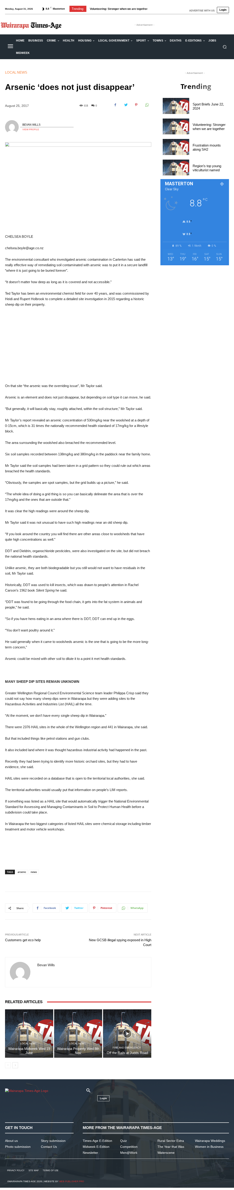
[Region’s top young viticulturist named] (176, 168)
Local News (16, 72)
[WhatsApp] (146, 104)
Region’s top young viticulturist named (207, 168)
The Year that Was (170, 1146)
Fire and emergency (127, 1047)
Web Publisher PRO (71, 1181)
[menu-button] (10, 47)
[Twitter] (125, 104)
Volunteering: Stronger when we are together (209, 127)
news (34, 872)
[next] (155, 9)
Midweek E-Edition (96, 1146)
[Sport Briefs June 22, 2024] (176, 106)
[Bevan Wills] (12, 127)
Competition (129, 1146)
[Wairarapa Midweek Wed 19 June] (29, 1033)
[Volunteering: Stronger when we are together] (176, 127)
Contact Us (49, 1146)
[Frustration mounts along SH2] (176, 147)
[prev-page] (8, 1065)
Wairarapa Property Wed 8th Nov (78, 1051)
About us (11, 1141)
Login (222, 9)
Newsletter (90, 1152)
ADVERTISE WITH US (202, 10)
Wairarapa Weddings (210, 1141)
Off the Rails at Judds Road (127, 1053)
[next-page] (15, 1065)
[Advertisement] (78, 345)
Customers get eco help (23, 940)
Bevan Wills (31, 124)
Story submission (53, 1141)
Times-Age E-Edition (97, 1141)
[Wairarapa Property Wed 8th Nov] (78, 1033)
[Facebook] (115, 104)
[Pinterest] (136, 104)
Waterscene (166, 1152)
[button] (224, 47)
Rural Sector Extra (170, 1141)
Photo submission (18, 1146)
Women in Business (209, 1146)
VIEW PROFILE (30, 129)
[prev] (147, 9)
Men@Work (128, 1152)
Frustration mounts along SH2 (113, 9)
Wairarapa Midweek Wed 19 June (29, 1051)
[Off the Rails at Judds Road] (127, 1033)
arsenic (22, 872)
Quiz (123, 1141)
